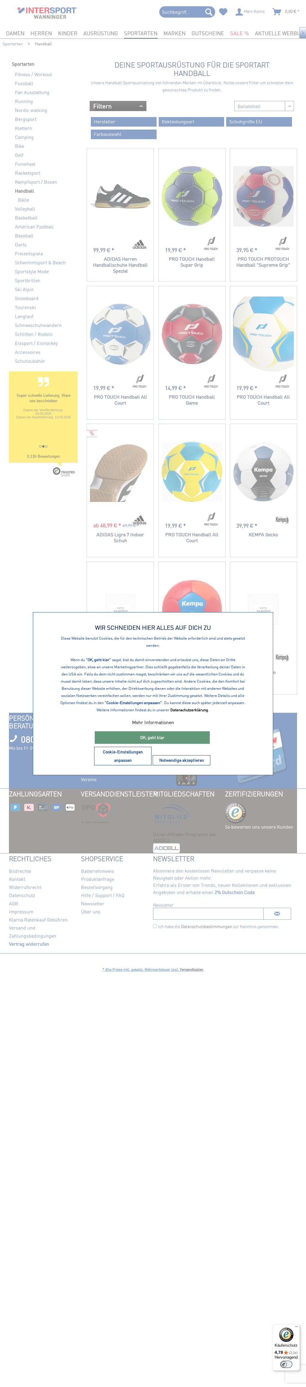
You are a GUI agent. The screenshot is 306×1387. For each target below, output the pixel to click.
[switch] (286, 1364)
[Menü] (296, 1327)
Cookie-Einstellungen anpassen (123, 756)
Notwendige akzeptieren (181, 760)
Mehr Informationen (153, 722)
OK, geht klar (152, 737)
